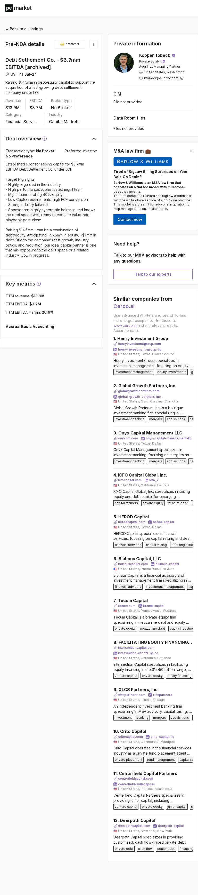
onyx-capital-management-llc (168, 438)
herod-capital (163, 522)
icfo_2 (154, 480)
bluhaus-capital (167, 564)
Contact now (130, 219)
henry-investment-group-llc (139, 349)
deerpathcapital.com (134, 826)
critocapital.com (130, 737)
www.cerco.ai (125, 325)
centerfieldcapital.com (135, 778)
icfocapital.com (130, 480)
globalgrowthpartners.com (138, 391)
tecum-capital (153, 606)
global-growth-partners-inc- (140, 397)
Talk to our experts (153, 274)
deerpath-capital (171, 826)
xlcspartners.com (131, 695)
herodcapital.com (131, 522)
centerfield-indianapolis (136, 784)
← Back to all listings (24, 29)
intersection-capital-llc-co (138, 653)
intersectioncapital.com (136, 648)
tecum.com (126, 606)
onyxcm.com (128, 438)
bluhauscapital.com (133, 564)
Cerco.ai (124, 306)
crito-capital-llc (162, 737)
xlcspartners (162, 695)
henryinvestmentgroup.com (139, 344)
